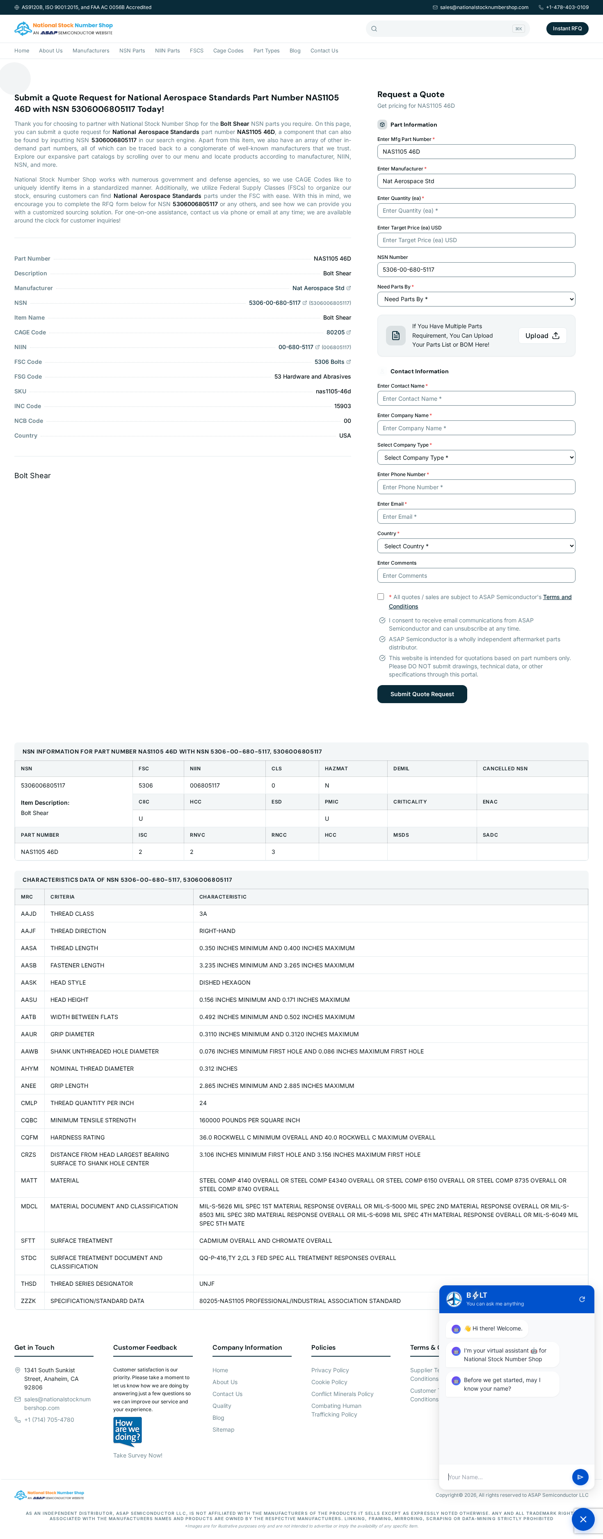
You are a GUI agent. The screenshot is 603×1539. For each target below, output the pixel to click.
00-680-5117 (296, 346)
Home (21, 51)
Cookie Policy (329, 1381)
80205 (336, 332)
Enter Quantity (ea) (400, 198)
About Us (51, 51)
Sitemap (223, 1429)
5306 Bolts (330, 361)
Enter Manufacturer (402, 169)
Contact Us (324, 51)
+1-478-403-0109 (567, 7)
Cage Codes (228, 51)
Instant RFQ (567, 28)
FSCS (196, 51)
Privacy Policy (330, 1369)
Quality (221, 1405)
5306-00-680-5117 (275, 302)
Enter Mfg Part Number (406, 139)
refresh (582, 1299)
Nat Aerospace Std (318, 287)
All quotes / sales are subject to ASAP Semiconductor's (480, 601)
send (580, 1477)
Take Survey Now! (137, 1455)
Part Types (267, 51)
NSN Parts (132, 51)
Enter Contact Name (402, 386)
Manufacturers (91, 51)
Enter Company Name (404, 415)
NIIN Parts (167, 51)
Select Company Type (404, 445)
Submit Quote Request (422, 693)
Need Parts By (395, 287)
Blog (295, 51)
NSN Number (392, 257)
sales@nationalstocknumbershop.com (484, 7)
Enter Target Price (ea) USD (409, 228)
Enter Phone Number (403, 474)
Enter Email (392, 504)
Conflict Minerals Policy (342, 1393)
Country (388, 533)
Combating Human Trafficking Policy (336, 1410)
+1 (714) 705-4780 (49, 1419)
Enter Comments (396, 563)
